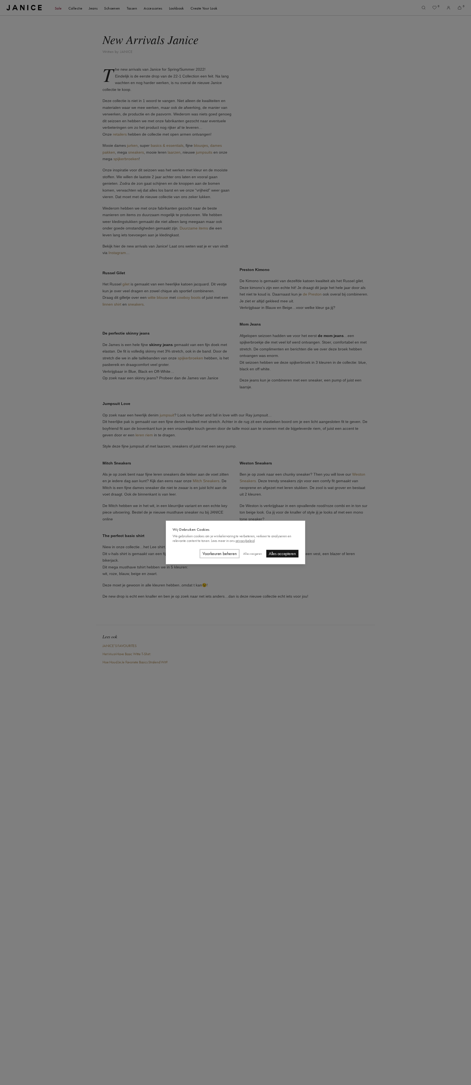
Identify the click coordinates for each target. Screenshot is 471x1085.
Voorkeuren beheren (220, 553)
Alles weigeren (252, 554)
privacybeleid (245, 540)
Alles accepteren (282, 553)
